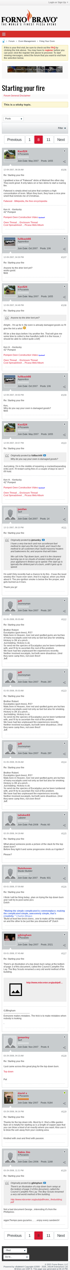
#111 (64, 527)
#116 (63, 886)
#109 (63, 395)
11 (48, 140)
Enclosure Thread (29, 222)
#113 (63, 691)
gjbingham (24, 934)
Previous (14, 140)
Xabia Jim (24, 1152)
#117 (63, 953)
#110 (63, 443)
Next (61, 140)
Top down (8, 1071)
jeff (20, 600)
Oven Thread (10, 222)
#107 (63, 257)
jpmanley (23, 1037)
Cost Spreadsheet (13, 225)
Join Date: (23, 161)
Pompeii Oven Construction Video (21, 217)
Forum (12, 41)
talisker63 (24, 815)
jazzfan (22, 509)
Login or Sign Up (57, 2)
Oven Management (27, 41)
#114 (63, 762)
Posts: (44, 161)
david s (22, 1093)
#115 (63, 833)
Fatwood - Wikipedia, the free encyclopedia (25, 201)
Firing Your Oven (47, 41)
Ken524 (22, 151)
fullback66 (24, 238)
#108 (63, 305)
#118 (63, 1056)
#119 (63, 1111)
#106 (63, 170)
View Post (44, 455)
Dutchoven (25, 868)
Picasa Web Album (34, 225)
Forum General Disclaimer (17, 95)
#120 (63, 1170)
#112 (63, 619)
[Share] (64, 161)
